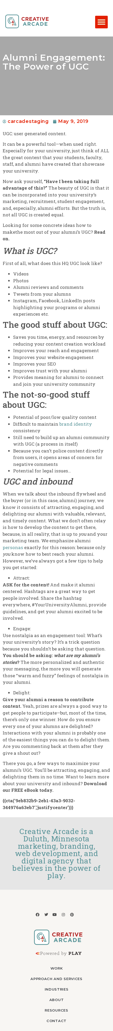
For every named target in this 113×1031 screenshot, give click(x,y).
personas (13, 547)
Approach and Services (56, 979)
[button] (101, 22)
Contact (56, 1021)
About (56, 1000)
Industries (57, 989)
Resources (56, 1010)
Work (56, 968)
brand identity (75, 424)
